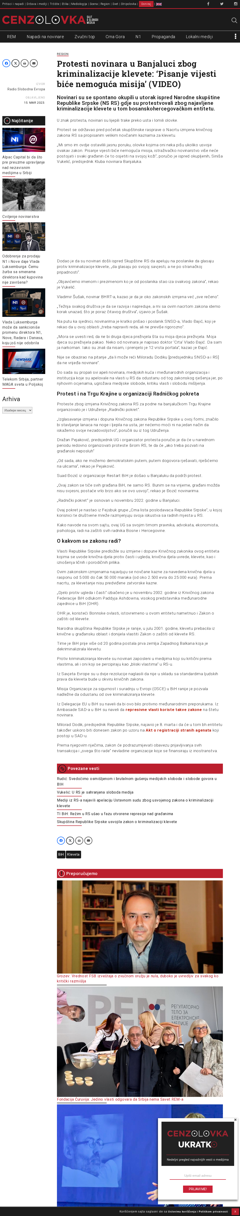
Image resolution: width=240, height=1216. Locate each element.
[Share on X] (15, 63)
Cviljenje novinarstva (20, 216)
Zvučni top (85, 36)
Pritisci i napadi (13, 4)
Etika (65, 4)
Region (105, 4)
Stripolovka (128, 4)
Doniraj (146, 4)
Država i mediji (37, 4)
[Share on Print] (25, 63)
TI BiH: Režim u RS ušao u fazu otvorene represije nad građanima (115, 814)
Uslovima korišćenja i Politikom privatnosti (198, 1211)
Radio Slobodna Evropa (26, 89)
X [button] (235, 1211)
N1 (138, 36)
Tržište (54, 4)
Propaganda (163, 36)
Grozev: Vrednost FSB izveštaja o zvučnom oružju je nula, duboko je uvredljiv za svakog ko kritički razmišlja (137, 978)
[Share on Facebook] (6, 63)
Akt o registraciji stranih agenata (178, 730)
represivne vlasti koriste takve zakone (164, 709)
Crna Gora (115, 36)
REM (11, 36)
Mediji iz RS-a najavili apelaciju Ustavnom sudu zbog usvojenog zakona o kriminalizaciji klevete (135, 803)
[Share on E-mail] (34, 63)
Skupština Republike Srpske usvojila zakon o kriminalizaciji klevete (117, 822)
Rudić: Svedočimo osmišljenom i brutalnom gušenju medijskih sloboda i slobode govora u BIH (137, 781)
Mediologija (79, 4)
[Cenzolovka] (50, 19)
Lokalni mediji (199, 36)
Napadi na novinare (45, 36)
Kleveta (73, 854)
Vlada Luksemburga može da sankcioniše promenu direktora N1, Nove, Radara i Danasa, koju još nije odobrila (22, 332)
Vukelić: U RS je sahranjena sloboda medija (95, 792)
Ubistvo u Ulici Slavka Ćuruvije (84, 1212)
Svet (115, 4)
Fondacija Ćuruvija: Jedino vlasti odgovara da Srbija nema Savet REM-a (120, 1099)
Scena (94, 4)
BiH (61, 854)
